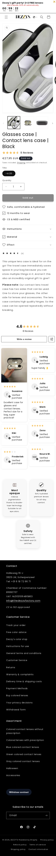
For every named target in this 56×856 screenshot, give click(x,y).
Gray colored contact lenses (23, 761)
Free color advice (16, 632)
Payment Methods (17, 688)
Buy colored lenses (17, 695)
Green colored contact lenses (23, 754)
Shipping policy (18, 849)
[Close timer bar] (54, 2)
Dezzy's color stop (16, 639)
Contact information (38, 849)
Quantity (6, 180)
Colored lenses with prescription (25, 740)
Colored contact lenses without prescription (24, 731)
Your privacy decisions (19, 702)
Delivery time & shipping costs (24, 681)
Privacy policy (47, 840)
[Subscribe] (46, 815)
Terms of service (37, 844)
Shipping (21, 162)
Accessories (13, 775)
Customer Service (16, 660)
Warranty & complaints (20, 674)
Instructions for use (17, 646)
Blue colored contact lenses (22, 747)
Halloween (12, 768)
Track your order (16, 625)
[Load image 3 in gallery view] (42, 122)
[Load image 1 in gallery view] (14, 122)
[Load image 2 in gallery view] (28, 122)
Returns (10, 667)
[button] (6, 17)
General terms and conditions (23, 653)
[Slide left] (3, 123)
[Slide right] (52, 123)
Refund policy (19, 844)
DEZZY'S (14, 840)
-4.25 (10, 174)
